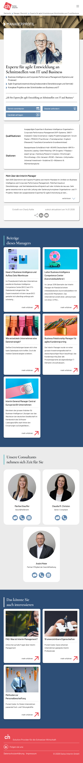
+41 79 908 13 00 (22, 517)
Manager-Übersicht (21, 13)
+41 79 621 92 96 (41, 575)
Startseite (7, 13)
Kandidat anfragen (15, 115)
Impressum (31, 753)
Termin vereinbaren (16, 108)
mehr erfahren (27, 307)
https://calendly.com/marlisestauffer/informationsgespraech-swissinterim (29, 517)
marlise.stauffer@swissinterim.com (15, 517)
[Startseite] (11, 6)
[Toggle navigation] (77, 6)
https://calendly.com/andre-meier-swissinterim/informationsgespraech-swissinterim (48, 575)
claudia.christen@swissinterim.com (57, 517)
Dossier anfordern (51, 108)
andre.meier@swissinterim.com (34, 575)
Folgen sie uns (16, 747)
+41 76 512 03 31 (64, 517)
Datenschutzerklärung (14, 753)
